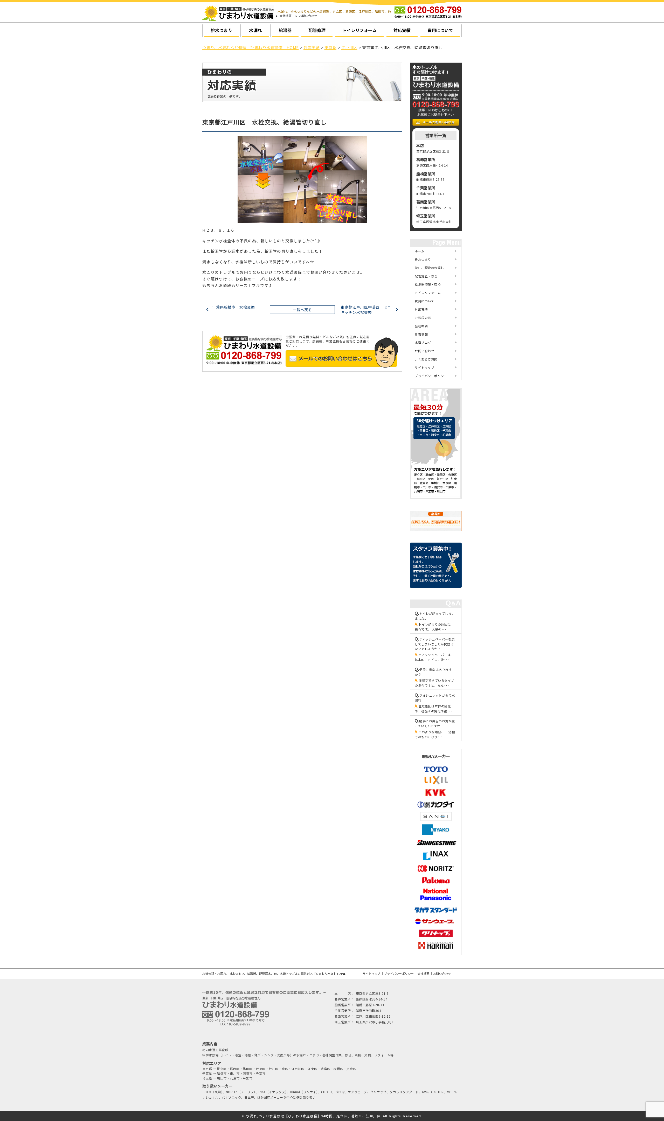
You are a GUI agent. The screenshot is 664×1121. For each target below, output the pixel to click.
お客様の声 (423, 317)
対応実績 (402, 30)
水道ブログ (423, 342)
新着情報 (421, 334)
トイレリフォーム (359, 30)
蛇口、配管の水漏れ (429, 267)
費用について (440, 30)
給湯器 (285, 30)
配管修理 (317, 30)
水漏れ (255, 30)
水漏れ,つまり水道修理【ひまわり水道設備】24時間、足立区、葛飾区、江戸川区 (313, 1115)
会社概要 (286, 16)
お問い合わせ (308, 16)
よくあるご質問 (426, 359)
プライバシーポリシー (431, 375)
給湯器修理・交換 (428, 284)
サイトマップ (424, 367)
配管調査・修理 (426, 276)
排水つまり (221, 30)
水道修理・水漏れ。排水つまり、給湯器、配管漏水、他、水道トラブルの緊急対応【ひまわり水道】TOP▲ (274, 973)
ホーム (420, 251)
